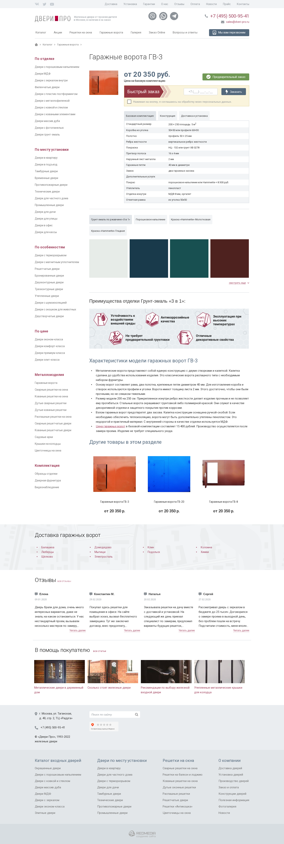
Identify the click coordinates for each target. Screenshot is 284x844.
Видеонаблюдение (47, 487)
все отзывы (64, 581)
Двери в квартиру (46, 157)
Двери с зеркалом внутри (51, 80)
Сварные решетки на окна (51, 389)
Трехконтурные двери (49, 289)
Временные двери (46, 178)
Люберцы (47, 552)
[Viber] (152, 16)
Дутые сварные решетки (50, 403)
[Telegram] (174, 16)
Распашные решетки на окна (53, 416)
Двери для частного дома (51, 198)
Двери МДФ (43, 73)
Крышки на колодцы (48, 443)
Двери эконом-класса (49, 339)
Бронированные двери (49, 275)
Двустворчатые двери (49, 316)
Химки (205, 552)
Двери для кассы (46, 232)
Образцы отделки (46, 473)
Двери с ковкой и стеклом (51, 107)
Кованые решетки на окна (51, 396)
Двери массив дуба (47, 121)
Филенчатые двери (47, 87)
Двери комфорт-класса (50, 346)
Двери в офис (44, 225)
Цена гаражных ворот (110, 426)
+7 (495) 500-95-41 (229, 16)
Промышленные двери (49, 205)
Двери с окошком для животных (55, 309)
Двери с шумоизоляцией (51, 302)
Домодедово (102, 547)
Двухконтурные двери (49, 282)
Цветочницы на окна (48, 450)
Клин (151, 547)
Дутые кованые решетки (50, 409)
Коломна (206, 547)
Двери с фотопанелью (49, 127)
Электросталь (103, 556)
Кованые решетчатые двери (53, 430)
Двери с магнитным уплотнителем (57, 262)
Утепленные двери (47, 295)
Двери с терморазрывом (50, 255)
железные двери (46, 741)
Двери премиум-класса (50, 352)
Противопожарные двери (51, 184)
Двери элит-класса (47, 359)
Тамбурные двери (46, 171)
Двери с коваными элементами (55, 114)
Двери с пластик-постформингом (56, 93)
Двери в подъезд (46, 164)
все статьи (99, 651)
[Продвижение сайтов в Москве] (142, 834)
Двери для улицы (46, 218)
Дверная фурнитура (48, 480)
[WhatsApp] (163, 16)
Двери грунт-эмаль (47, 134)
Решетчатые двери (47, 268)
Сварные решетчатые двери (53, 423)
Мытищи (99, 552)
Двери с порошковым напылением (57, 66)
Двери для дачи (45, 211)
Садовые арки (44, 437)
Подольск (154, 552)
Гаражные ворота (46, 382)
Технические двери (47, 191)
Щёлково (47, 556)
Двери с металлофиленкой (52, 100)
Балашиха (47, 547)
